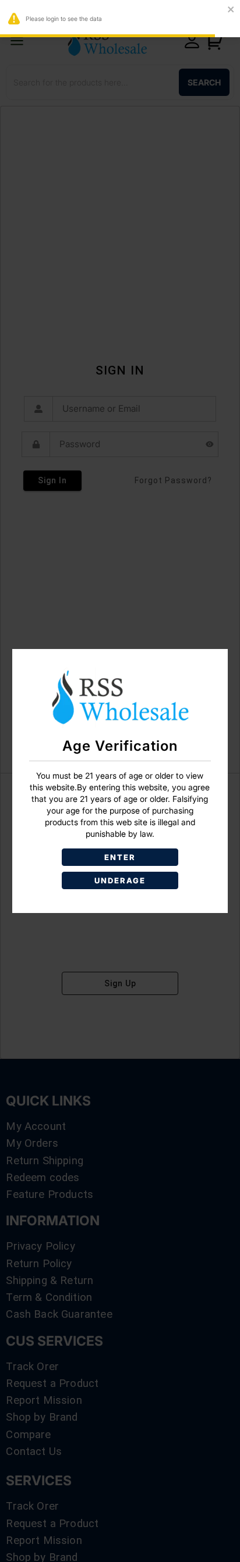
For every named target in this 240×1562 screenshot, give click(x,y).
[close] (231, 10)
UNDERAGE (120, 880)
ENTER (120, 857)
